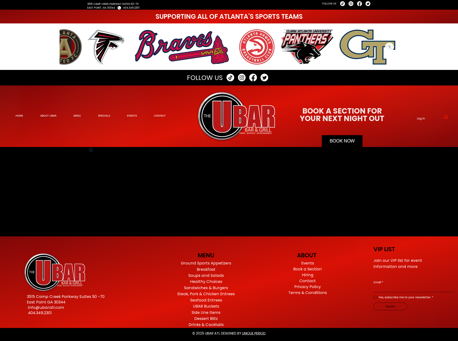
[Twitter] (368, 3)
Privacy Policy (307, 287)
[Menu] (206, 293)
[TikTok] (342, 3)
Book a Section (307, 269)
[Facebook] (359, 3)
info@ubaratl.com (46, 307)
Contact (307, 281)
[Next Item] (389, 47)
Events (307, 263)
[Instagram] (351, 3)
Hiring (307, 275)
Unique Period (253, 333)
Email (378, 282)
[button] (446, 116)
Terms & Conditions (307, 292)
